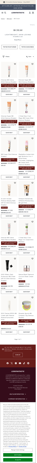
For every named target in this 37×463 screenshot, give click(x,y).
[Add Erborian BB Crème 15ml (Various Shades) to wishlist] (15, 222)
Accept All (18, 459)
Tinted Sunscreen (27, 47)
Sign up (17, 355)
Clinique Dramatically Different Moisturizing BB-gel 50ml (26, 201)
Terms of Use (22, 446)
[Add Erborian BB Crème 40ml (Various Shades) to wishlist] (15, 64)
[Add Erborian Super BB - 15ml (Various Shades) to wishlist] (32, 64)
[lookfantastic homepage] (17, 12)
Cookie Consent (18, 385)
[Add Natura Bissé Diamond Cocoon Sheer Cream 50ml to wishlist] (32, 259)
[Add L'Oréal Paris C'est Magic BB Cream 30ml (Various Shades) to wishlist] (32, 100)
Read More (17, 40)
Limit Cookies (18, 455)
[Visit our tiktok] (24, 363)
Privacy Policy (12, 446)
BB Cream (17, 30)
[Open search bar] (5, 12)
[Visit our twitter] (12, 363)
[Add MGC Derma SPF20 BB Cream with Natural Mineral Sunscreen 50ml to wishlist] (15, 297)
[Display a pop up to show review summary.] (15, 88)
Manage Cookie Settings (17, 450)
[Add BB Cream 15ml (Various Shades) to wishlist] (15, 138)
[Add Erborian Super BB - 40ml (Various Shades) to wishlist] (15, 100)
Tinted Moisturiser (9, 47)
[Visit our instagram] (16, 363)
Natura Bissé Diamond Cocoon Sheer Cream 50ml (26, 276)
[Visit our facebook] (8, 363)
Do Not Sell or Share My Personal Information (17, 388)
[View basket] (33, 12)
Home (3, 18)
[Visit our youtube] (20, 363)
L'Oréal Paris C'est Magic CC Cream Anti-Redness (26, 240)
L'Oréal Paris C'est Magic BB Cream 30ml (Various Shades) (26, 118)
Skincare (9, 18)
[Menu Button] (2, 12)
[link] (29, 12)
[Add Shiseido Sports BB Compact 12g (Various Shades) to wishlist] (32, 297)
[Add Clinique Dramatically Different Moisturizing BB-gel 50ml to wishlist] (32, 183)
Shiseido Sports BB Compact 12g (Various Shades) (26, 315)
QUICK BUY (9, 94)
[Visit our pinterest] (28, 363)
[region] (18, 432)
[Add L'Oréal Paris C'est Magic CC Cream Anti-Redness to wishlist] (32, 222)
